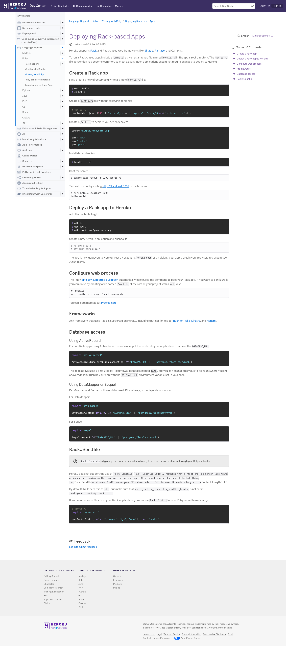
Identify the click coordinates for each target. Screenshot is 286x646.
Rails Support (32, 63)
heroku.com (149, 634)
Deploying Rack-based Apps (140, 21)
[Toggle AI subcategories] (62, 133)
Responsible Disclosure (214, 634)
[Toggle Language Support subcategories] (62, 47)
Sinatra (148, 50)
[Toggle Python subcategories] (62, 90)
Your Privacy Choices (191, 638)
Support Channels (53, 599)
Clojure (26, 117)
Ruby (25, 58)
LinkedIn (199, 571)
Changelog (106, 5)
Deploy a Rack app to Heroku (252, 58)
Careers (117, 576)
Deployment (29, 33)
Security (27, 161)
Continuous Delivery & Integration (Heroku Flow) (40, 40)
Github (194, 571)
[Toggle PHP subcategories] (62, 101)
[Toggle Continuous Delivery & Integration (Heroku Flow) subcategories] (62, 38)
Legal (159, 634)
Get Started (60, 5)
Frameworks (244, 68)
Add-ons (27, 150)
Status (47, 603)
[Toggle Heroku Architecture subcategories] (62, 22)
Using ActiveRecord (85, 340)
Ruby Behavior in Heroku (37, 79)
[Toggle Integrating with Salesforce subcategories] (62, 193)
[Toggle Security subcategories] (62, 161)
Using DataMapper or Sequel (92, 384)
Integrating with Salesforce (37, 193)
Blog (46, 595)
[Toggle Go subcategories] (62, 106)
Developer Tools (31, 27)
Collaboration (29, 155)
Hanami (211, 321)
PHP (24, 101)
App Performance (32, 144)
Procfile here (109, 302)
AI (23, 133)
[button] (225, 88)
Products (117, 584)
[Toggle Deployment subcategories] (62, 33)
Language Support (32, 47)
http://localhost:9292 (115, 186)
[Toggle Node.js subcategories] (62, 53)
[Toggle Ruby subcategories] (62, 58)
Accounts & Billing (32, 182)
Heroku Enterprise (32, 166)
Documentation (84, 5)
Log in (263, 5)
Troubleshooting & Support (37, 188)
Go (23, 106)
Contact (147, 638)
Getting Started (51, 576)
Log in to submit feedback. (83, 546)
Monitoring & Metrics (34, 139)
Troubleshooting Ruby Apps (39, 85)
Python (26, 90)
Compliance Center (53, 588)
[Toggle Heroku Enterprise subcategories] (62, 166)
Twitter (189, 571)
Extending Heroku (32, 177)
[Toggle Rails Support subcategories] (62, 63)
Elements (118, 580)
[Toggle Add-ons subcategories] (62, 150)
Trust (230, 634)
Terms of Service (172, 634)
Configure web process (249, 63)
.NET (25, 123)
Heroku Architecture (33, 22)
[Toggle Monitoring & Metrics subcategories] (62, 139)
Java (24, 95)
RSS (184, 571)
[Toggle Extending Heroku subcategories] (62, 177)
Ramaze (160, 50)
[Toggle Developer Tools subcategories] (62, 27)
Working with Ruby (34, 74)
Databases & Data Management (40, 128)
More (118, 5)
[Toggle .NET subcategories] (62, 123)
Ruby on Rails (181, 321)
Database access (246, 73)
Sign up (277, 5)
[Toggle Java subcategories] (62, 95)
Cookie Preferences (162, 638)
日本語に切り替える (262, 35)
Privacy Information (191, 634)
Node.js (26, 53)
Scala (25, 112)
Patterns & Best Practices (36, 172)
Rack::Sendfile (244, 78)
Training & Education (54, 591)
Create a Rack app (247, 53)
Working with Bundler (35, 69)
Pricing (116, 588)
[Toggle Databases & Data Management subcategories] (62, 128)
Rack (93, 50)
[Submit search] (252, 6)
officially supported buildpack (100, 280)
